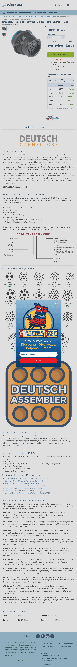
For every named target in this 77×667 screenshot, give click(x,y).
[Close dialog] (57, 303)
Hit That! (38, 361)
